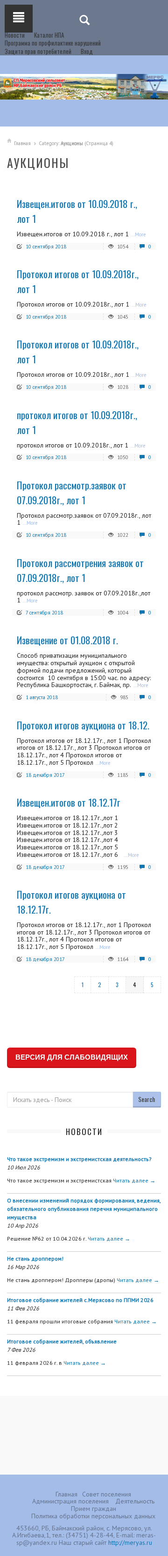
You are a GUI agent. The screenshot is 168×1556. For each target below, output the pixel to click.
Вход (87, 51)
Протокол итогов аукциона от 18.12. (83, 725)
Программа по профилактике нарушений (53, 43)
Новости (15, 35)
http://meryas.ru (130, 1542)
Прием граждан (93, 1508)
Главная (22, 143)
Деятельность (134, 1501)
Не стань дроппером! (35, 1258)
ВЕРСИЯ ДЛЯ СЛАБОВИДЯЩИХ (71, 1057)
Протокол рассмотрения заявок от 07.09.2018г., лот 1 (80, 570)
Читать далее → (134, 1180)
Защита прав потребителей (38, 51)
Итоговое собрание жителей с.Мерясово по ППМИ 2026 (80, 1299)
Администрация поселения (70, 1501)
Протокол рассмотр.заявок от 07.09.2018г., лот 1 (71, 492)
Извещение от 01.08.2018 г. (67, 640)
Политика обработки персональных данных (93, 1516)
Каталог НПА (49, 35)
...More (138, 234)
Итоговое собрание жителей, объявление (62, 1341)
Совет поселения (106, 1494)
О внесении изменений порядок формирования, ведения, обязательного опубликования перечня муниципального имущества (84, 1209)
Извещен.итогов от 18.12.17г (68, 802)
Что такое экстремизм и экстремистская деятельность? (79, 1158)
